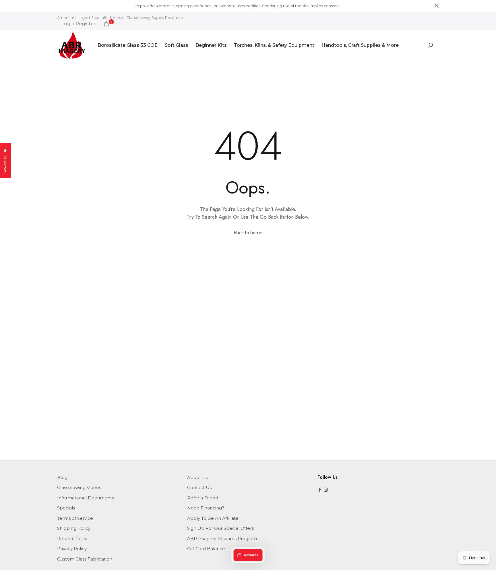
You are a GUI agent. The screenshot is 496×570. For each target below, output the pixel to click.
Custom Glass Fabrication (84, 559)
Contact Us (199, 487)
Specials (66, 508)
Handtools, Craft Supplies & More (360, 45)
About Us (197, 477)
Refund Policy (72, 538)
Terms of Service (75, 518)
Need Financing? (205, 508)
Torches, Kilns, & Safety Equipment (274, 45)
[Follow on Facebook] (319, 490)
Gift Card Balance (206, 548)
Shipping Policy (73, 528)
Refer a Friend (202, 498)
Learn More (350, 6)
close (59, 5)
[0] (106, 24)
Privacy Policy (72, 548)
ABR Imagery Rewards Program (222, 538)
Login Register (78, 24)
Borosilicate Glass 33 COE (128, 45)
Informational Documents (85, 498)
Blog (62, 477)
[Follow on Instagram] (325, 490)
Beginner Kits (211, 45)
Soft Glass (176, 45)
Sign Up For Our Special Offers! (221, 528)
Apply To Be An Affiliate (213, 518)
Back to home (248, 232)
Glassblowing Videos (79, 487)
